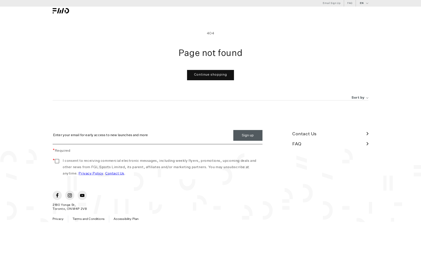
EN (362, 3)
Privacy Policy (90, 173)
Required (61, 151)
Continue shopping (210, 74)
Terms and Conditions (89, 219)
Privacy (58, 219)
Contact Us (114, 173)
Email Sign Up (332, 3)
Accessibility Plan (126, 219)
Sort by (358, 97)
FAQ (349, 3)
